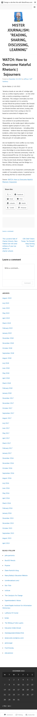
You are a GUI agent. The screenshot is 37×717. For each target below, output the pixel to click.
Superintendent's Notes (13, 600)
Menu (34, 7)
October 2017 (7, 408)
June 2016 (6, 488)
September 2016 (8, 473)
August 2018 (6, 358)
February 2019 (7, 328)
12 (28, 685)
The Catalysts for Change (14, 595)
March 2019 (6, 323)
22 (9, 695)
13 (32, 685)
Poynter (7, 565)
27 (32, 695)
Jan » (9, 706)
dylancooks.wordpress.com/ (14, 638)
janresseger (9, 643)
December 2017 (8, 398)
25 (23, 695)
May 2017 (5, 433)
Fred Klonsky (9, 648)
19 (28, 690)
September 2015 (8, 533)
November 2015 (8, 523)
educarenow (9, 653)
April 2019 (6, 318)
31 (18, 700)
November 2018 (8, 343)
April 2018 (6, 378)
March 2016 (6, 503)
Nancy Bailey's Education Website (16, 575)
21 (5, 695)
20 (32, 690)
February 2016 (7, 508)
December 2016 (8, 458)
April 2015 (6, 543)
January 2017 (7, 453)
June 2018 (6, 368)
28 (5, 700)
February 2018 (7, 388)
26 (28, 695)
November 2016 (8, 463)
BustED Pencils (10, 560)
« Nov (4, 706)
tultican (7, 590)
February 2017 (7, 448)
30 (14, 700)
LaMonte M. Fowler (11, 613)
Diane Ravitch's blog (12, 570)
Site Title (8, 585)
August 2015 (6, 538)
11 (23, 685)
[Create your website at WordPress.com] (18, 2)
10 (18, 685)
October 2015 (7, 528)
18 (23, 690)
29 (9, 700)
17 (18, 690)
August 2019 (6, 298)
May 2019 (5, 313)
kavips (7, 618)
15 (9, 690)
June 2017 (6, 428)
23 (14, 695)
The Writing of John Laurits (14, 623)
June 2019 (6, 308)
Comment (27, 283)
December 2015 (8, 518)
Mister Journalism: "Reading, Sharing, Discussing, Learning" (18, 37)
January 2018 (7, 393)
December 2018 (8, 338)
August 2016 (6, 478)
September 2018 (8, 353)
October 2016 (7, 468)
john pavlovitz (10, 555)
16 (14, 690)
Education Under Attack (13, 628)
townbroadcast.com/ (12, 580)
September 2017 (8, 413)
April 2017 (6, 438)
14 (5, 690)
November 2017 (8, 403)
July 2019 (5, 303)
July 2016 (5, 483)
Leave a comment (7, 231)
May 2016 (5, 493)
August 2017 (6, 418)
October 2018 (7, 348)
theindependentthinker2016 (14, 633)
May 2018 (5, 373)
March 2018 (6, 383)
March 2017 (6, 443)
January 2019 (7, 333)
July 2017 (5, 423)
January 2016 (7, 513)
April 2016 (6, 498)
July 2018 (5, 363)
